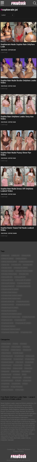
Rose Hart (28, 377)
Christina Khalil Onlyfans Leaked (12, 295)
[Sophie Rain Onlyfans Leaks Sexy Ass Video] (18, 104)
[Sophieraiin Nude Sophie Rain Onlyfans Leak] (18, 32)
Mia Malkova (26, 371)
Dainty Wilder (30, 359)
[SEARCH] (34, 3)
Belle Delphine (16, 350)
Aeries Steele (6, 344)
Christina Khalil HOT (8, 286)
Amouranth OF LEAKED (23, 280)
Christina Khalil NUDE (24, 286)
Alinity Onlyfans (21, 258)
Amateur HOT (28, 264)
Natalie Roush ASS (23, 301)
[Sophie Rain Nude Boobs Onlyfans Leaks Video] (18, 68)
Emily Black (30, 362)
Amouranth (6, 347)
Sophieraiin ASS (7, 320)
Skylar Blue (27, 380)
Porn (24, 374)
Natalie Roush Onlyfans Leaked (12, 314)
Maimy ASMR (18, 368)
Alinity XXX (6, 264)
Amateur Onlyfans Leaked (24, 271)
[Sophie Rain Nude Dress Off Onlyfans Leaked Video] (18, 176)
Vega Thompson (17, 386)
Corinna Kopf (19, 359)
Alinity (16, 344)
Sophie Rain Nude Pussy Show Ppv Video (16, 153)
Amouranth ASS (7, 277)
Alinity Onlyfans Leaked (10, 261)
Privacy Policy (18, 451)
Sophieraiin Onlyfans (9, 326)
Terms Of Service (23, 449)
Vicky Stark (20, 390)
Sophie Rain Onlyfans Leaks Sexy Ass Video (17, 117)
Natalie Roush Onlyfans (9, 311)
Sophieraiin (12, 50)
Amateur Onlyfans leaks (10, 274)
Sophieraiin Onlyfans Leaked (11, 329)
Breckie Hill (27, 350)
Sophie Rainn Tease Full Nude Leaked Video (17, 229)
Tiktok (25, 383)
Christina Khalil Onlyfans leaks (11, 298)
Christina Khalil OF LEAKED (10, 289)
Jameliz (28, 365)
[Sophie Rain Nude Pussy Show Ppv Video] (18, 140)
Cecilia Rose (19, 356)
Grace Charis (18, 365)
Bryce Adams (7, 353)
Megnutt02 (6, 371)
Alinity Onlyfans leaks (26, 261)
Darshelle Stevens (8, 362)
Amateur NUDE (7, 268)
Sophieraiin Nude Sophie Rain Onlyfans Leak (18, 45)
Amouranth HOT (20, 277)
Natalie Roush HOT (8, 304)
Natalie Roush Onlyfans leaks (11, 317)
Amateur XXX (24, 274)
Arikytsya (26, 347)
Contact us (11, 449)
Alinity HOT (16, 255)
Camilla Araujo (18, 353)
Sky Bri (19, 380)
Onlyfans (4, 50)
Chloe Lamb (30, 356)
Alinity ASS (6, 255)
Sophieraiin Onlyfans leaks (10, 332)
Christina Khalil (7, 359)
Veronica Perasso (8, 390)
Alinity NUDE (26, 255)
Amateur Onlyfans (8, 271)
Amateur (23, 344)
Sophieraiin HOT (20, 320)
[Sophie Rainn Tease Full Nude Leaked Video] (18, 216)
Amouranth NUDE (8, 280)
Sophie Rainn (12, 233)
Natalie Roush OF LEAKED (10, 307)
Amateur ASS (17, 264)
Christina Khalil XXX (8, 301)
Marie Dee (29, 368)
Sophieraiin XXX (27, 332)
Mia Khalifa (16, 371)
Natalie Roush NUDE (23, 304)
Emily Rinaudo (7, 365)
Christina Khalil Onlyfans (10, 292)
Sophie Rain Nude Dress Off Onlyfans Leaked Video (17, 190)
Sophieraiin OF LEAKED (24, 323)
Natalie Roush (7, 374)
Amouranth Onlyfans (9, 283)
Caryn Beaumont (7, 356)
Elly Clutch (20, 362)
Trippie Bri (6, 386)
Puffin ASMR (6, 377)
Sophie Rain (12, 86)
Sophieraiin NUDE (8, 323)
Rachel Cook (17, 377)
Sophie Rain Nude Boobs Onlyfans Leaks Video (18, 81)
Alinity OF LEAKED (8, 258)
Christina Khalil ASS (24, 283)
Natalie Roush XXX (29, 317)
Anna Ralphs (16, 347)
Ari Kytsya (6, 350)
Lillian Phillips (7, 368)
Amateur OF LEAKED (21, 268)
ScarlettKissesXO (8, 380)
